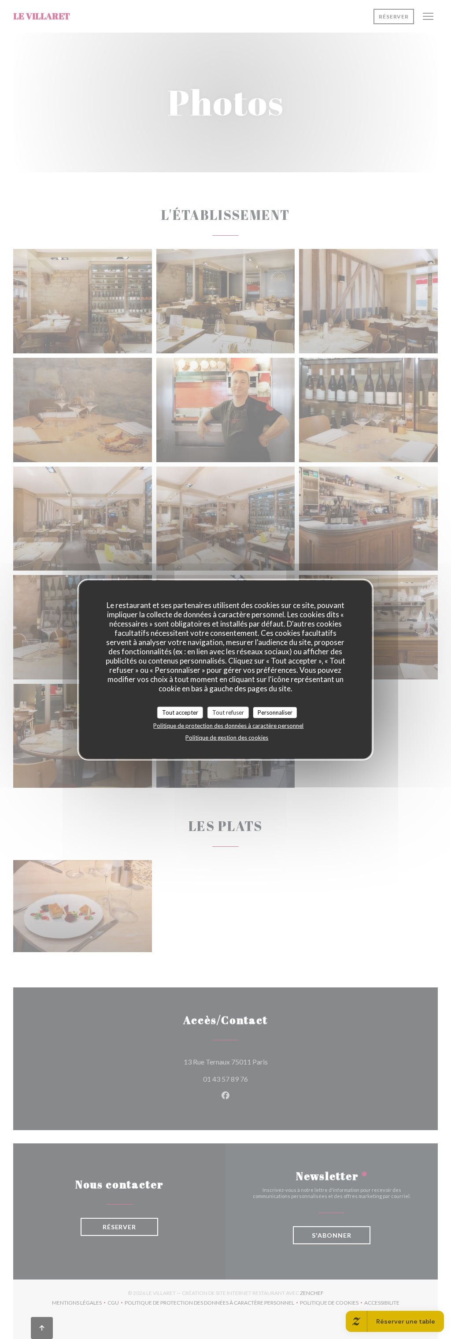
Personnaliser (275, 712)
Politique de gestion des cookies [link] (226, 737)
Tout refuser (228, 712)
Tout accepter (180, 712)
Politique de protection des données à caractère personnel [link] (228, 725)
